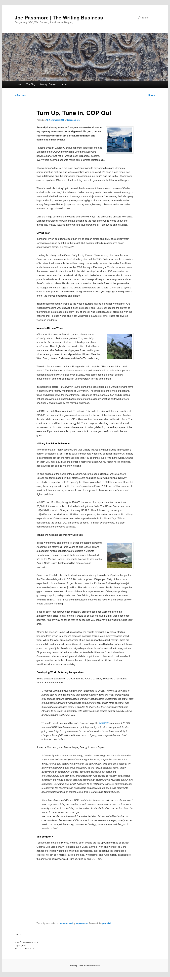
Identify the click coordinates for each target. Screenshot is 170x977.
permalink (107, 923)
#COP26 (103, 723)
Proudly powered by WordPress (85, 965)
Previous (20, 95)
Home (18, 84)
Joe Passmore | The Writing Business (59, 17)
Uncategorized (66, 923)
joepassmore (73, 119)
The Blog (30, 84)
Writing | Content (48, 84)
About (64, 84)
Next (151, 95)
